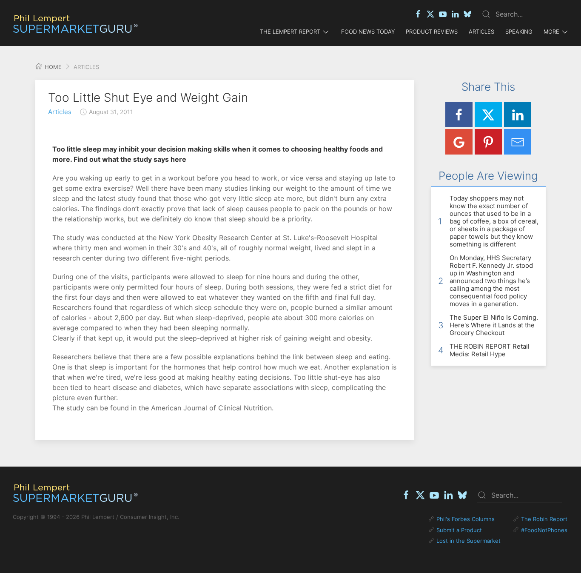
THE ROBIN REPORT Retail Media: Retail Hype (490, 350)
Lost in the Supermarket (468, 540)
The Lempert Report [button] (290, 31)
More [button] (551, 31)
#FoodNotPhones (544, 530)
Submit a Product (459, 530)
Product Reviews (432, 31)
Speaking (519, 31)
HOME (52, 66)
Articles (481, 31)
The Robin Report (544, 519)
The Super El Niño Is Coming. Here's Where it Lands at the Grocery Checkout (494, 325)
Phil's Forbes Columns (465, 519)
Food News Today (368, 31)
